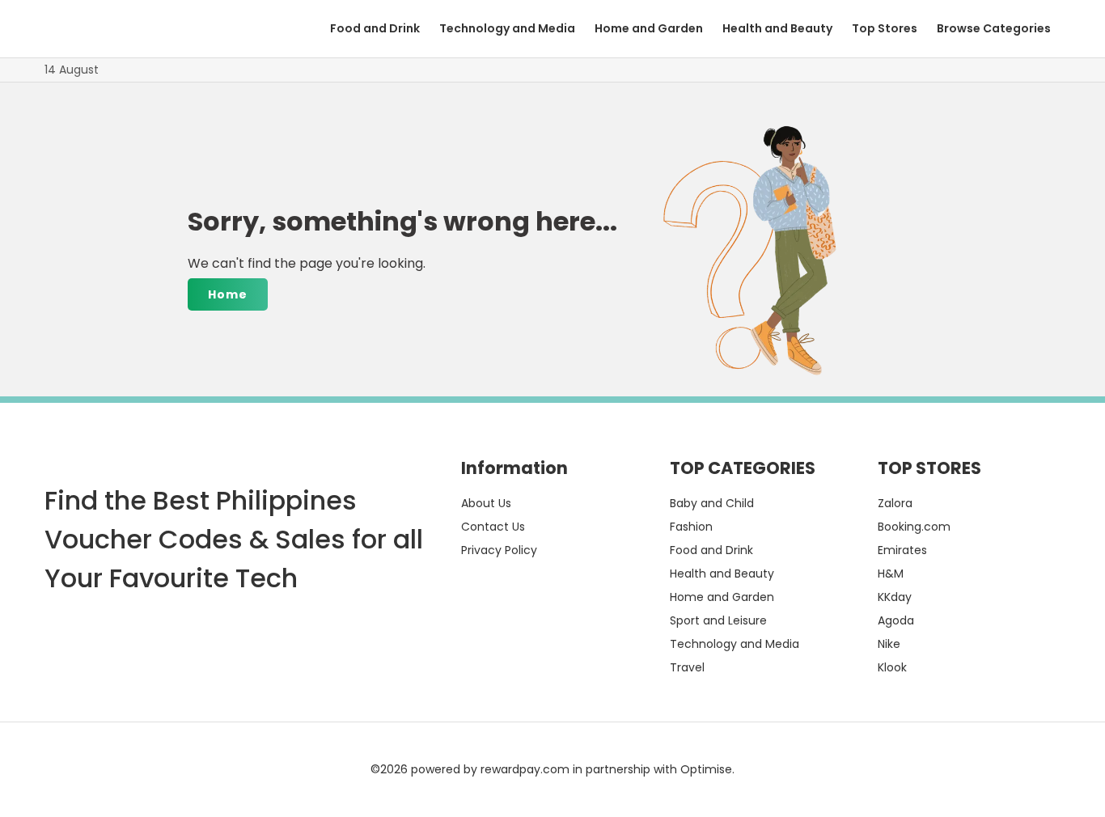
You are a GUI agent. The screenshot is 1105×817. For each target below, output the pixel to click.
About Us (486, 503)
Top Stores (884, 28)
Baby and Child (712, 503)
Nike (889, 644)
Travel (687, 667)
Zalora (895, 503)
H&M (891, 573)
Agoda (896, 620)
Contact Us (493, 527)
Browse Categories (994, 28)
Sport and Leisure (718, 620)
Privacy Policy (499, 550)
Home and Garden (649, 28)
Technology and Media (507, 28)
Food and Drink (375, 28)
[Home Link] (97, 28)
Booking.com (914, 527)
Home (228, 294)
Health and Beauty (777, 28)
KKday (895, 597)
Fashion (691, 527)
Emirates (902, 550)
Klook (892, 667)
